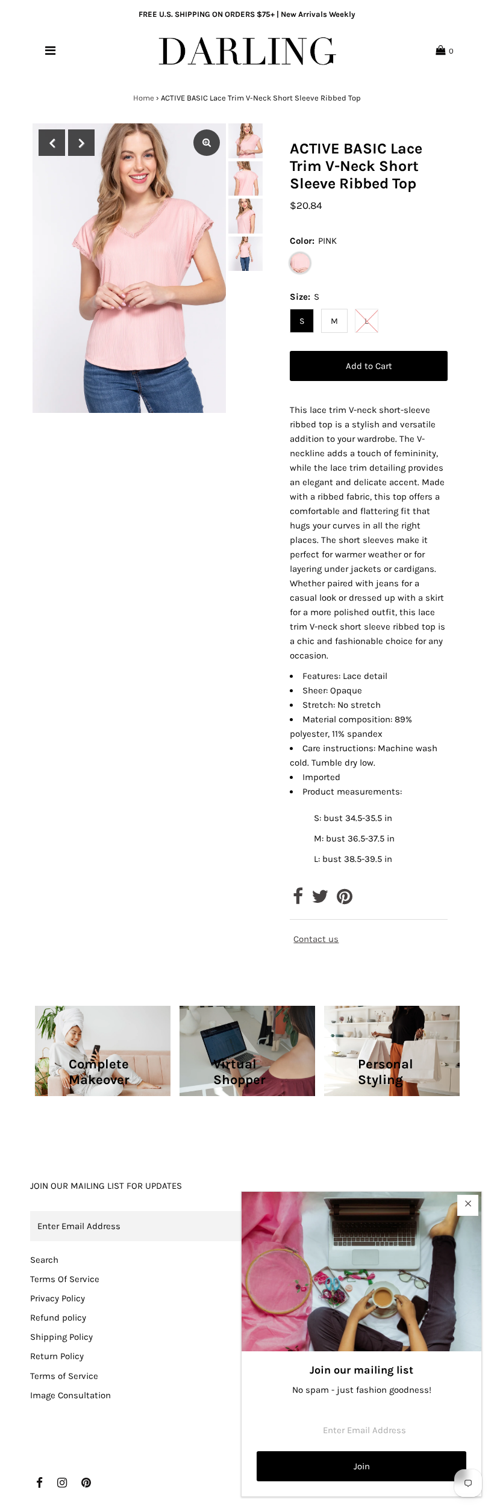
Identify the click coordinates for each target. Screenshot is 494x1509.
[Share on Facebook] (298, 899)
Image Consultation (70, 1395)
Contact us (316, 939)
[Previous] (52, 142)
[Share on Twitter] (319, 899)
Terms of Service (64, 1376)
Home (143, 97)
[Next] (81, 142)
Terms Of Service (64, 1279)
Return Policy (57, 1356)
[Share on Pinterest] (344, 899)
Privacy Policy (57, 1298)
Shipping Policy (61, 1336)
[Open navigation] (50, 51)
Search (44, 1259)
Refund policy (58, 1317)
